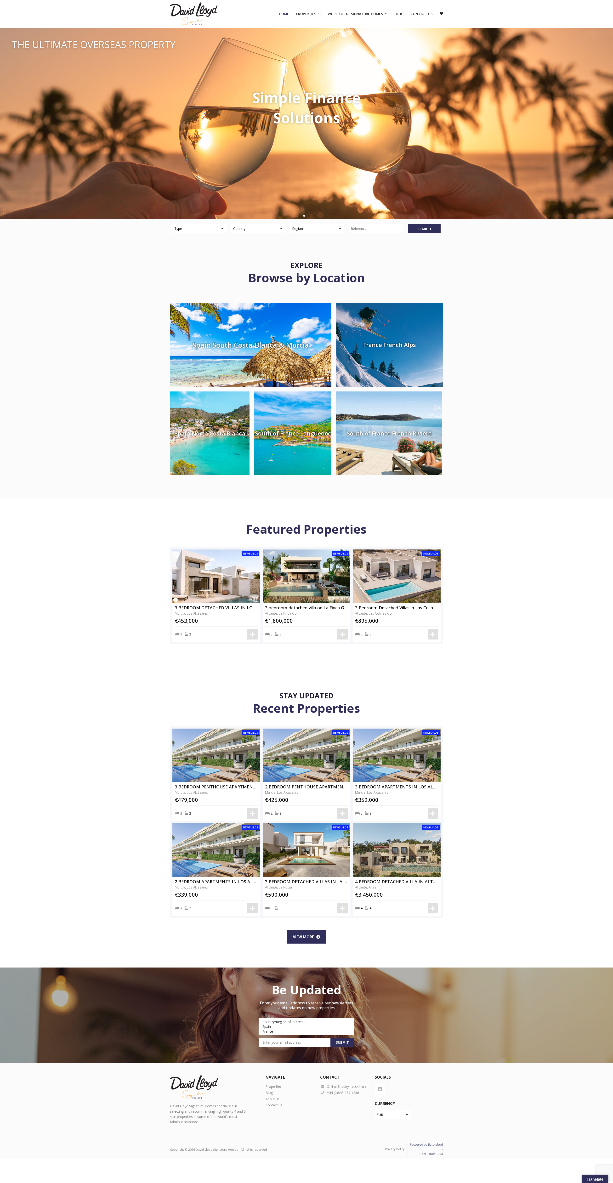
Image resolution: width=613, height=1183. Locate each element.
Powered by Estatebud (426, 1144)
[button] (299, 216)
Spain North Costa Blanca (210, 433)
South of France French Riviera (389, 433)
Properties (306, 13)
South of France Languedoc (293, 433)
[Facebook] (380, 1089)
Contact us (421, 13)
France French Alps (389, 345)
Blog (399, 13)
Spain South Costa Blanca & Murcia (251, 345)
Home (284, 13)
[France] (306, 1031)
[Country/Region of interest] (306, 1021)
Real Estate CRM (431, 1154)
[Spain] (306, 1026)
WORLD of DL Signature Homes (355, 13)
